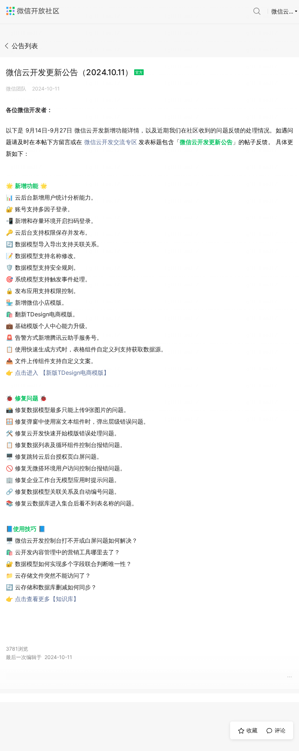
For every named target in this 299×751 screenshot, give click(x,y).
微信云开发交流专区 (110, 142)
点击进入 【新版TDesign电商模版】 (62, 372)
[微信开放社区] (33, 11)
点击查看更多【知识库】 (47, 598)
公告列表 (25, 46)
